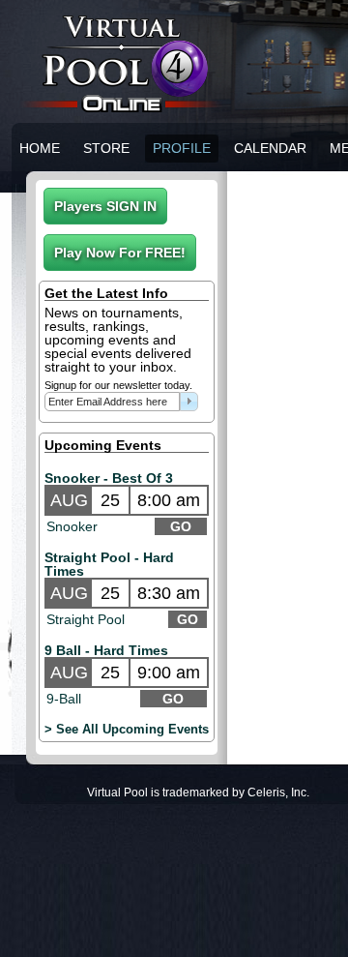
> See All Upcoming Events (126, 729)
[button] (105, 206)
